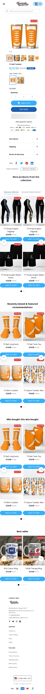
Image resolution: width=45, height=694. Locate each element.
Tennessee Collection (29, 169)
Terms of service (14, 656)
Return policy (13, 663)
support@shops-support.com (18, 618)
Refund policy (13, 667)
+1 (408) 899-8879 (14, 615)
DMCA (11, 642)
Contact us (12, 631)
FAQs (10, 639)
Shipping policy (13, 660)
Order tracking (13, 635)
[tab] (21, 291)
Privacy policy (13, 652)
